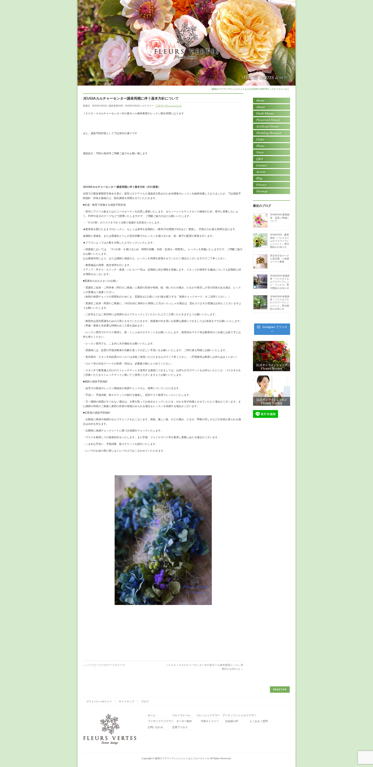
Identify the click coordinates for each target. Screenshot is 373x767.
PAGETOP (280, 689)
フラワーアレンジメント (169, 105)
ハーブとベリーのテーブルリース (104, 665)
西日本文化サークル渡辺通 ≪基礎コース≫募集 (279, 258)
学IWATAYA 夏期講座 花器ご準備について (279, 217)
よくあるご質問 (259, 721)
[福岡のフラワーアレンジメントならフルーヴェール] (186, 54)
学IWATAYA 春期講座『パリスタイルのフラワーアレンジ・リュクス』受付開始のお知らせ (279, 281)
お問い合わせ (155, 727)
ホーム (151, 715)
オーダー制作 (184, 721)
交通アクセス (180, 727)
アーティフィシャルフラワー (239, 715)
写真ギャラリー (210, 721)
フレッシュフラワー (208, 715)
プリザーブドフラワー (161, 721)
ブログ (145, 701)
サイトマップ (126, 701)
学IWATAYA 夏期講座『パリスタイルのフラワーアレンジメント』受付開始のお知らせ (279, 240)
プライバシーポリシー (99, 701)
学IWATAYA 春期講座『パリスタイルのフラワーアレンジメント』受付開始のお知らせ (279, 302)
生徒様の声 (231, 721)
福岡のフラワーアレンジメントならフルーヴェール (182, 758)
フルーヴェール (181, 715)
